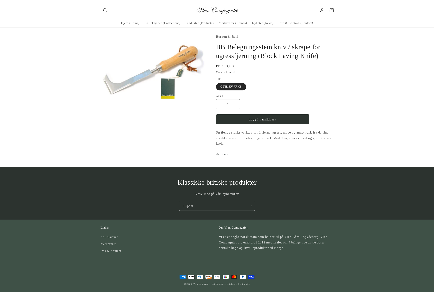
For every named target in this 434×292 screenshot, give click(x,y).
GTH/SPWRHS (231, 86)
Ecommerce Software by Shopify (233, 284)
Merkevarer (108, 244)
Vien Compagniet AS (204, 284)
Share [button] (225, 154)
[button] (105, 10)
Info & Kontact (111, 250)
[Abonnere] (250, 206)
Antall (219, 95)
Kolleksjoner (109, 237)
